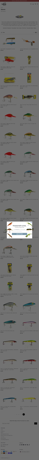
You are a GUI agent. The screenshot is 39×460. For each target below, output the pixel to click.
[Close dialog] (31, 222)
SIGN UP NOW (19, 233)
